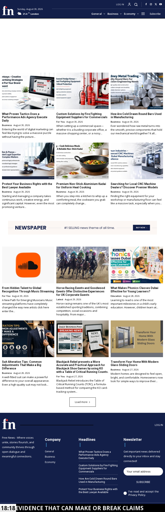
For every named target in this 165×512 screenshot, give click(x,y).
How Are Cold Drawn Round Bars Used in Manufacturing (98, 480)
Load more (81, 402)
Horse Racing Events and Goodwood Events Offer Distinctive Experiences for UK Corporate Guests (80, 291)
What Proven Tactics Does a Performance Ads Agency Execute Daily (24, 117)
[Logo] (8, 10)
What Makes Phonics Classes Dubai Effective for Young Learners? (134, 289)
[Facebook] (146, 4)
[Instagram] (150, 4)
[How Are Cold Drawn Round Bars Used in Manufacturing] (137, 91)
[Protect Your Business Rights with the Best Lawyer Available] (28, 161)
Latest (59, 299)
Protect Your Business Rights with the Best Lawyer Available (27, 185)
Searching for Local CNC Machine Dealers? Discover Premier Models (134, 185)
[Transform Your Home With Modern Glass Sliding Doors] (137, 338)
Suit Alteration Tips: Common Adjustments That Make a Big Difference (22, 365)
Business (7, 125)
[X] (155, 4)
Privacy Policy (136, 494)
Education (116, 296)
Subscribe (143, 482)
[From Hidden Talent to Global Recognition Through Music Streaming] (28, 265)
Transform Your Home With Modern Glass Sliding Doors (135, 363)
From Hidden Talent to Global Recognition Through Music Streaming (28, 289)
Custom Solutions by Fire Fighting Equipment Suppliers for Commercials (81, 115)
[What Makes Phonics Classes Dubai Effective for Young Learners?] (137, 265)
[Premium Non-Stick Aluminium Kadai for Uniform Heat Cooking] (82, 161)
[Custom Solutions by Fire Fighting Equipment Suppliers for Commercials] (82, 91)
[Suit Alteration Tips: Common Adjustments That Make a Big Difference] (28, 338)
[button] (136, 4)
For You (60, 121)
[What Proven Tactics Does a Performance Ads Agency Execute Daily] (28, 91)
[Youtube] (160, 4)
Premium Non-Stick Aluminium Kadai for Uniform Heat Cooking (81, 185)
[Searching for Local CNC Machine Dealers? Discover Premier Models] (137, 161)
